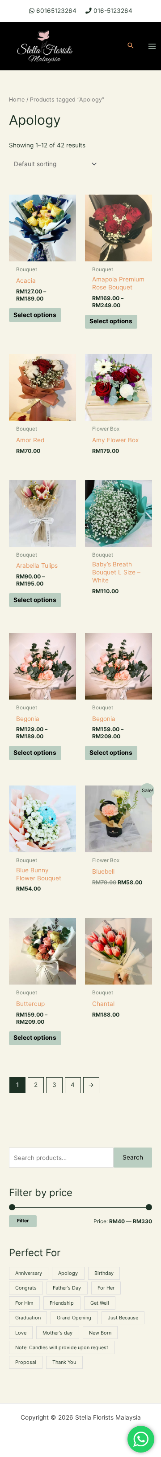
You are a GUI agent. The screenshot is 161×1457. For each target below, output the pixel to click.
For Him (24, 1303)
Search (133, 1157)
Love (20, 1333)
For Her (105, 1288)
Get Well (99, 1303)
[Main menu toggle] (152, 46)
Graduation (28, 1318)
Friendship (62, 1303)
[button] (131, 46)
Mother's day (57, 1333)
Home (17, 99)
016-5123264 (112, 10)
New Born (100, 1333)
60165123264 (56, 10)
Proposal (25, 1362)
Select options (34, 314)
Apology (68, 1273)
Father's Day (67, 1288)
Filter (23, 1221)
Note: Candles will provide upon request (61, 1347)
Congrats (26, 1288)
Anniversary (28, 1273)
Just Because (123, 1318)
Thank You (64, 1362)
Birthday (104, 1273)
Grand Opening (74, 1318)
